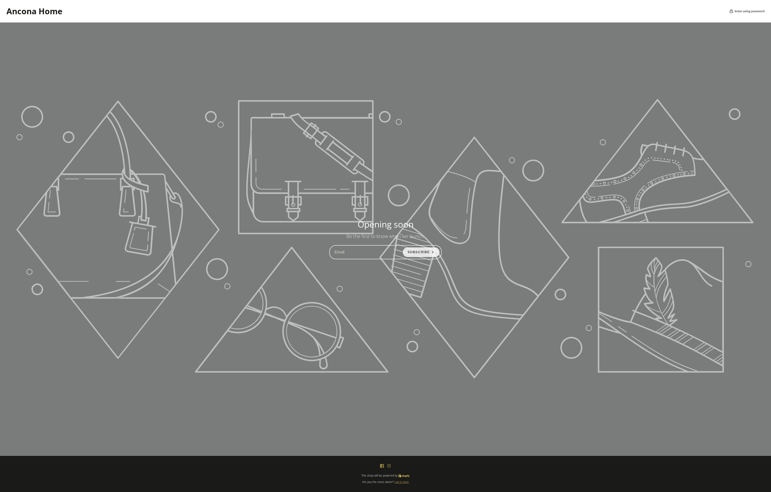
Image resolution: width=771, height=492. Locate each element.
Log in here (402, 482)
